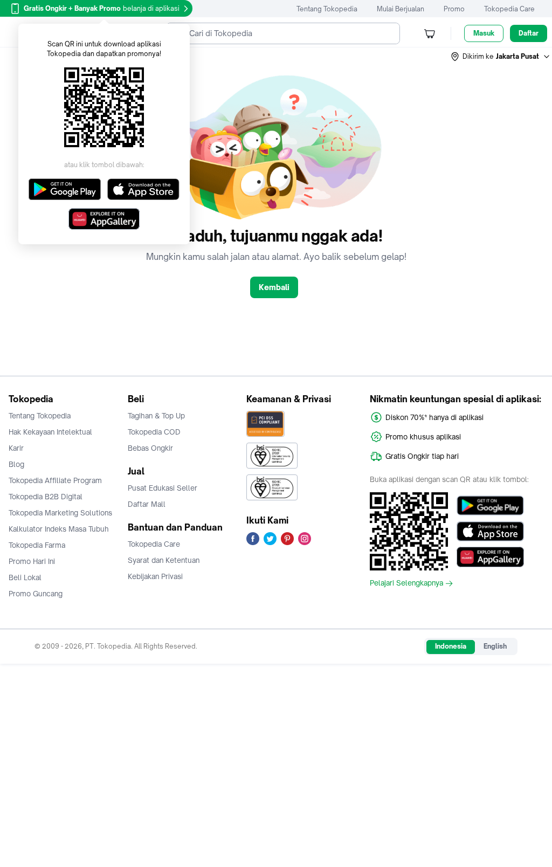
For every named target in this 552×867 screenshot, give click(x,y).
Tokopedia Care (509, 9)
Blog (16, 464)
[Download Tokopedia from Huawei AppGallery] (490, 557)
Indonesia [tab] (450, 646)
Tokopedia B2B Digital (45, 496)
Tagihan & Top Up (156, 415)
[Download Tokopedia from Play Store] (490, 505)
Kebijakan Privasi (155, 576)
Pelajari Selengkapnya (406, 583)
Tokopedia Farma (37, 545)
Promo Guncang (36, 593)
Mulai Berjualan (400, 9)
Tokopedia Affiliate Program (55, 480)
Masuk (483, 33)
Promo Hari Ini (32, 561)
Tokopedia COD (154, 432)
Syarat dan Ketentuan (163, 560)
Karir (16, 448)
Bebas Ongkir (150, 448)
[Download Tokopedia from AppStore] (490, 531)
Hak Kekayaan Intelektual (50, 432)
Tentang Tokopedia (326, 9)
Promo (454, 9)
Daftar (529, 33)
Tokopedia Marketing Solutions (60, 512)
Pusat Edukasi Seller (162, 488)
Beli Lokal (25, 577)
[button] (501, 56)
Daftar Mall (146, 504)
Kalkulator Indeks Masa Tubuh (59, 529)
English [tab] (495, 646)
